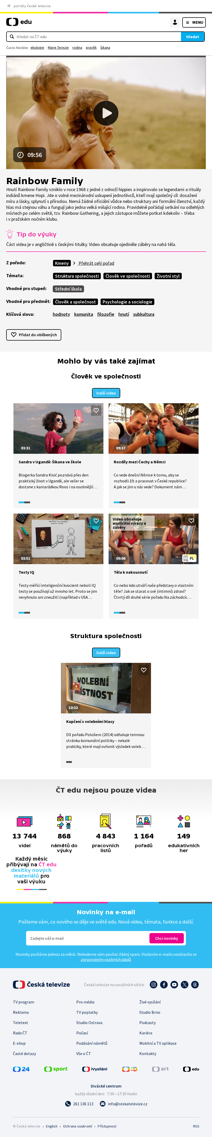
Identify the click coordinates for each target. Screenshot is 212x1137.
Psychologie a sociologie (127, 302)
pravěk (91, 47)
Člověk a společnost (75, 302)
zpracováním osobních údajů (106, 959)
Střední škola (68, 289)
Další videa (106, 393)
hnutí (123, 314)
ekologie (37, 47)
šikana (105, 47)
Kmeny (62, 263)
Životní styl (168, 276)
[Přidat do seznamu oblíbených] (96, 410)
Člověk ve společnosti (127, 276)
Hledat (192, 36)
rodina (77, 47)
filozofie (105, 314)
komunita (83, 314)
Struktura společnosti (77, 276)
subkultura (143, 314)
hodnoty (61, 314)
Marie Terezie (58, 47)
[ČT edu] (19, 24)
